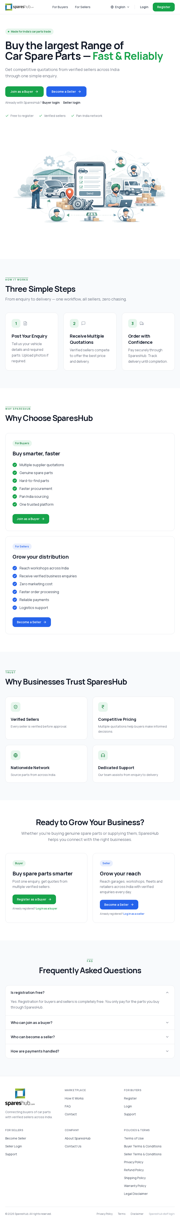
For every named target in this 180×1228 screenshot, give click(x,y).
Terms (121, 1214)
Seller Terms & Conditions (143, 1154)
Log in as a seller (133, 914)
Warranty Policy (135, 1186)
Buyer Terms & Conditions (143, 1146)
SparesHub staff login (162, 1214)
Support (130, 1114)
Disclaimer (137, 1214)
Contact (71, 1114)
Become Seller (15, 1138)
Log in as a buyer (46, 908)
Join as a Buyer (22, 91)
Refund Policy (134, 1170)
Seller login (71, 102)
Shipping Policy (135, 1178)
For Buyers (60, 7)
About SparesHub (78, 1138)
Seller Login (13, 1146)
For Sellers (82, 7)
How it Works (74, 1098)
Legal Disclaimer (136, 1194)
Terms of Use (134, 1138)
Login (144, 7)
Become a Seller (64, 91)
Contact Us (73, 1146)
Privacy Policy (133, 1162)
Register (163, 7)
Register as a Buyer (31, 899)
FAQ (67, 1106)
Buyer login (51, 102)
